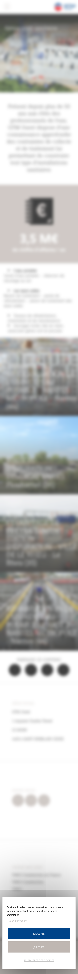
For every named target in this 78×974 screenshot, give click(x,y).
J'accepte (39, 933)
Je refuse (38, 947)
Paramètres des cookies (39, 960)
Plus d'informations (17, 920)
